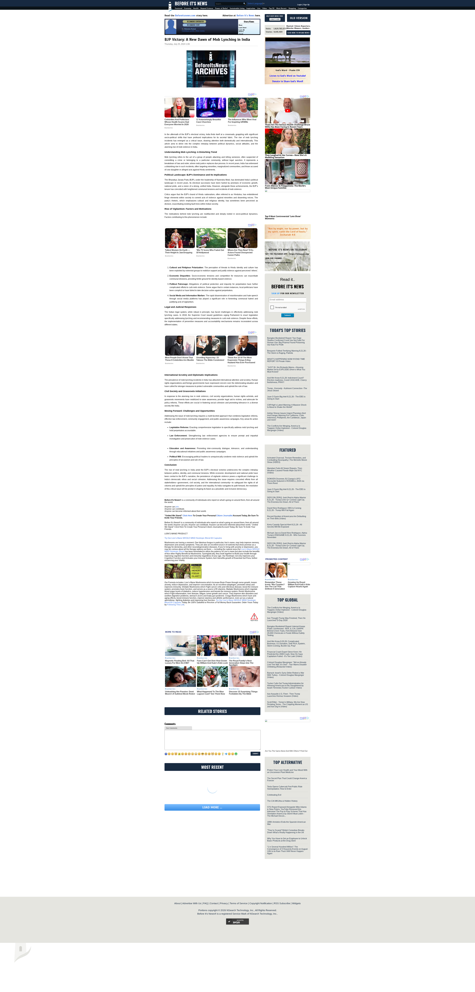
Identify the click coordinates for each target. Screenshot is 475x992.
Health (196, 8)
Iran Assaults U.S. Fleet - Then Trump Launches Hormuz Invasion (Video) (283, 695)
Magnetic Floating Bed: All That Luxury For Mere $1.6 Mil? (179, 662)
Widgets (296, 903)
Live (258, 8)
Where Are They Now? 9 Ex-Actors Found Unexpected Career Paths (241, 252)
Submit (287, 315)
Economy (187, 8)
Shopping (292, 8)
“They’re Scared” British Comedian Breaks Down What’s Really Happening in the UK (285, 831)
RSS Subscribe (282, 903)
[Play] (287, 53)
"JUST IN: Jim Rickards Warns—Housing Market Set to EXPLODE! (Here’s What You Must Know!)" (286, 369)
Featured (178, 8)
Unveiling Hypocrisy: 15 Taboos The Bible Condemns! (210, 359)
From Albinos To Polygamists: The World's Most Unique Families (285, 186)
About (177, 903)
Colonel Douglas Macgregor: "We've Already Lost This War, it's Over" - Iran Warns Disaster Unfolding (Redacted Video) (287, 664)
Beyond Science (207, 8)
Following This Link (175, 605)
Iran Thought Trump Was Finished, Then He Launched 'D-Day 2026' (286, 619)
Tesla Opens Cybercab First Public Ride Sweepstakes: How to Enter (284, 788)
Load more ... (212, 807)
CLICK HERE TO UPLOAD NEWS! (298, 33)
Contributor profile (188, 31)
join (177, 507)
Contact (214, 903)
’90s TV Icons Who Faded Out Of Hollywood (210, 251)
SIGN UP (275, 293)
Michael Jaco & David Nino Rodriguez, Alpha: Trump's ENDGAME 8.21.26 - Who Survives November (287, 535)
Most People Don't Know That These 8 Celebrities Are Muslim (179, 359)
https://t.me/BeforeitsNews (278, 262)
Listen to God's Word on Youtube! (288, 75)
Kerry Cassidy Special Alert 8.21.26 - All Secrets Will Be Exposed (284, 526)
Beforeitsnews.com (185, 15)
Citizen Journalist (224, 516)
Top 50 (271, 8)
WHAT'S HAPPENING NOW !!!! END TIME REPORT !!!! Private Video (286, 360)
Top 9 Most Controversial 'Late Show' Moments (283, 217)
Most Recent (281, 8)
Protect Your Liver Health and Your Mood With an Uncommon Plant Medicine (287, 771)
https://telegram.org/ (299, 254)
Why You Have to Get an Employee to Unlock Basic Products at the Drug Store (287, 839)
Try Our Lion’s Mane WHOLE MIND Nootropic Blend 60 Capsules (193, 538)
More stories (200, 31)
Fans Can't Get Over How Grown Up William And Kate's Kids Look (212, 662)
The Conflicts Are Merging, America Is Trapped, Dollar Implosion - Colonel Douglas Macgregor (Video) (286, 428)
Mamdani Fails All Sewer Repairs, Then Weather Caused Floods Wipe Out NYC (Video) (284, 470)
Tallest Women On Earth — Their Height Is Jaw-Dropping (178, 251)
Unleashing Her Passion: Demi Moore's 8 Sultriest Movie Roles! (180, 693)
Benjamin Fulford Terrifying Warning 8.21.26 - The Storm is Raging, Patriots (287, 352)
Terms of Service (239, 903)
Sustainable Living (237, 8)
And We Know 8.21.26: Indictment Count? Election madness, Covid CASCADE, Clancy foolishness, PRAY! (287, 380)
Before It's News (191, 3)
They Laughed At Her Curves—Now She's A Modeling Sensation (286, 156)
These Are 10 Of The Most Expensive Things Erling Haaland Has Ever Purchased (241, 360)
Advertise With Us (191, 903)
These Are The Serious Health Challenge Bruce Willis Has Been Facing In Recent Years (287, 125)
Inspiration (250, 8)
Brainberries (169, 256)
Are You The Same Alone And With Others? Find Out (286, 751)
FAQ (205, 903)
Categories (302, 8)
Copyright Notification (260, 903)
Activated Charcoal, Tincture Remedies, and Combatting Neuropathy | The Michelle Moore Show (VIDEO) (287, 460)
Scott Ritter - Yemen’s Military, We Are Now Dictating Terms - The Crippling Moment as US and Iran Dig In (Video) (287, 704)
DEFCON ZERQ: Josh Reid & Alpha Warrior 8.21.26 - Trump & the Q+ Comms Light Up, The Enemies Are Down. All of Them (286, 499)
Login (299, 5)
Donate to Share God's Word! (287, 81)
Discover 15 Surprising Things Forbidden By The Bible (243, 693)
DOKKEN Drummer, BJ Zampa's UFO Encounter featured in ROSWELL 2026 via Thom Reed (285, 481)
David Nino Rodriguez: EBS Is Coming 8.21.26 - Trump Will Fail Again (284, 509)
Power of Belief (221, 8)
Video (264, 8)
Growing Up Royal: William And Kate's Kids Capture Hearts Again (299, 584)
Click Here (187, 516)
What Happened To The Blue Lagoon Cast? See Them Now (211, 693)
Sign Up (306, 5)
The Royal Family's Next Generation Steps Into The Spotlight (241, 663)
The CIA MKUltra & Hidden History (282, 801)
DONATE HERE (275, 19)
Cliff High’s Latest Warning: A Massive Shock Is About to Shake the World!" (286, 406)
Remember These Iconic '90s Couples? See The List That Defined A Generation (275, 585)
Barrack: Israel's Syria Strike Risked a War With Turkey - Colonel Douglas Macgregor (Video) (285, 675)
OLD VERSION (299, 18)
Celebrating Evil (274, 795)
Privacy (224, 903)
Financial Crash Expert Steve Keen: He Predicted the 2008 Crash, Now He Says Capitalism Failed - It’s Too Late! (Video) (285, 654)
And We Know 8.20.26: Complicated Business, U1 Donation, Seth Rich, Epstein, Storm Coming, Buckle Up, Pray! (286, 643)
